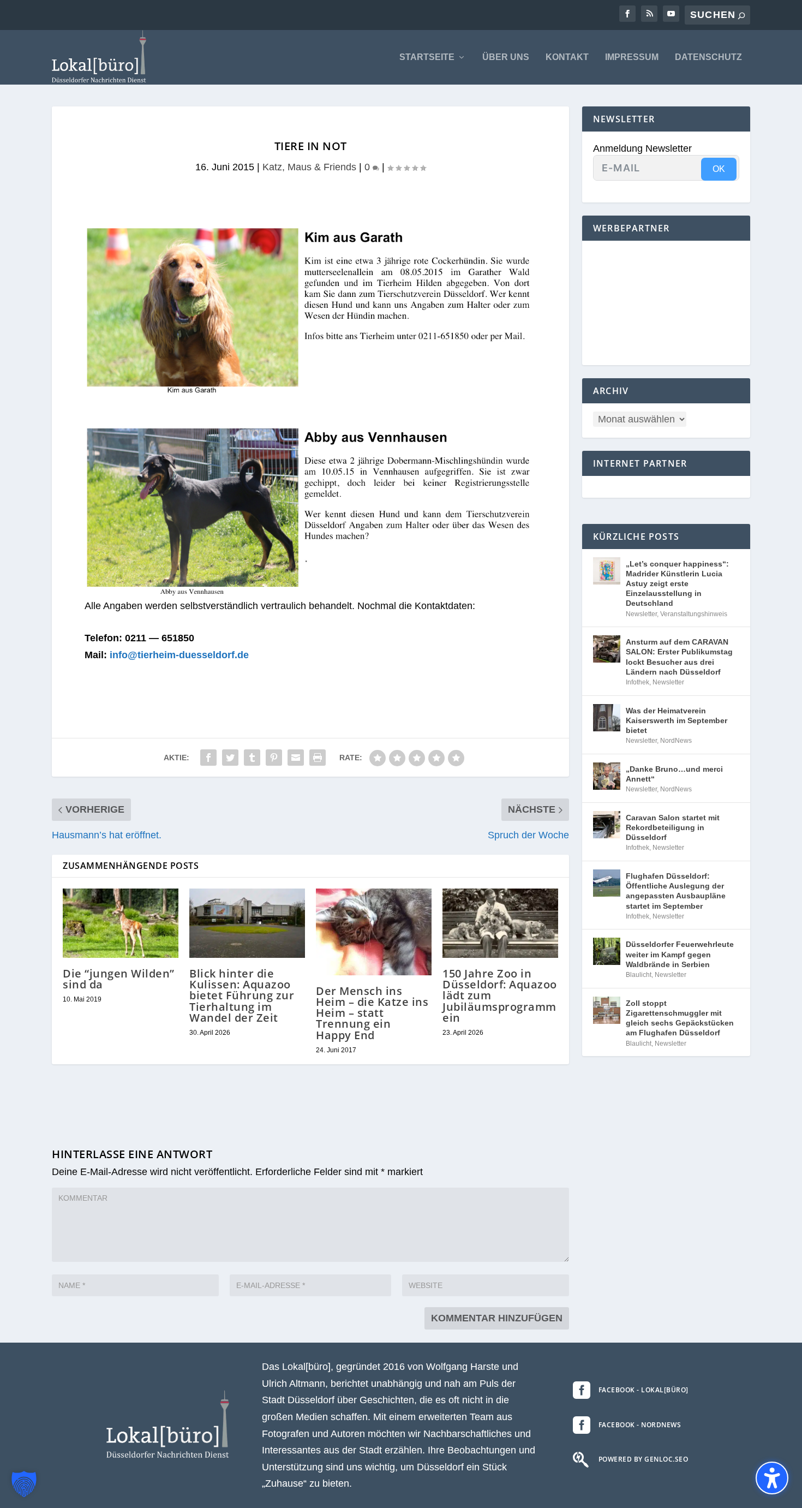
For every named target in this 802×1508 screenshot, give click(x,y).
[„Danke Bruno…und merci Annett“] (606, 776)
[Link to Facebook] (627, 13)
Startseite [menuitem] (426, 57)
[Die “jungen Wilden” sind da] (120, 923)
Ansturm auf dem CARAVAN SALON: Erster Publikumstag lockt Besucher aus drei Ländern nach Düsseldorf (679, 656)
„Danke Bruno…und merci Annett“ (674, 774)
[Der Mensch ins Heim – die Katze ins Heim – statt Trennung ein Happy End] (374, 932)
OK (719, 169)
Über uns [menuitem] (505, 57)
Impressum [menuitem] (632, 57)
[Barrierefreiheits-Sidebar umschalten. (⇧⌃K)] (772, 1478)
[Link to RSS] (649, 13)
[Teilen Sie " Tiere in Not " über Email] (296, 757)
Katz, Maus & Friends (309, 167)
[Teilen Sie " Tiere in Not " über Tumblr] (252, 757)
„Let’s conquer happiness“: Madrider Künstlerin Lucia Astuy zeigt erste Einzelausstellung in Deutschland (677, 583)
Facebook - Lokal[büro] (643, 1389)
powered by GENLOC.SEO (643, 1459)
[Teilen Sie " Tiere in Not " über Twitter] (230, 757)
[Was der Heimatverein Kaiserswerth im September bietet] (606, 717)
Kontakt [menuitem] (567, 57)
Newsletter (641, 614)
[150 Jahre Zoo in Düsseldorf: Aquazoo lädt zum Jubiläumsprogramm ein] (500, 923)
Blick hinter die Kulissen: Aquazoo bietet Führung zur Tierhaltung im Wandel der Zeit (241, 995)
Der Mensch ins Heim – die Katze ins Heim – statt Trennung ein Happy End (372, 1013)
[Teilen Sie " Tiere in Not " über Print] (317, 757)
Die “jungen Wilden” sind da (119, 979)
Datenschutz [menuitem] (708, 57)
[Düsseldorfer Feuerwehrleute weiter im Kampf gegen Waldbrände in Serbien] (606, 951)
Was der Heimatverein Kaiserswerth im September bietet (676, 720)
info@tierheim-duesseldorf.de (179, 654)
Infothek (637, 682)
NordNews (676, 740)
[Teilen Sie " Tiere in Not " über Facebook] (208, 757)
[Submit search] (741, 15)
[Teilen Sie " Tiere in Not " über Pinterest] (274, 757)
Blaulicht (638, 975)
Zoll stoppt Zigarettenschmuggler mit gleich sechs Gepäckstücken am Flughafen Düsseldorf (680, 1018)
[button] (24, 1484)
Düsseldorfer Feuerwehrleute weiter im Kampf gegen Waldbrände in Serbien (680, 954)
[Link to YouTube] (671, 13)
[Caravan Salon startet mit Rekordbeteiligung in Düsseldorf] (606, 824)
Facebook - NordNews (639, 1424)
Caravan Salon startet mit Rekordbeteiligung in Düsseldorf (673, 827)
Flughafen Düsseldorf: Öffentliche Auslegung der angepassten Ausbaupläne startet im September (676, 891)
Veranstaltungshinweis (693, 614)
